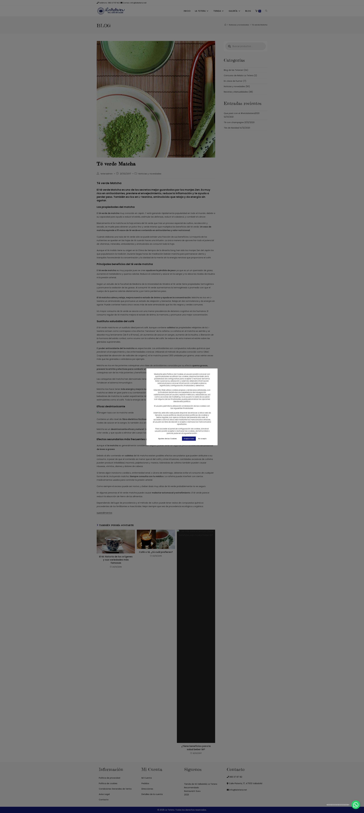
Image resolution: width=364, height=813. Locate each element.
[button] (355, 804)
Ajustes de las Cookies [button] (167, 438)
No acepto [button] (202, 438)
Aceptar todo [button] (189, 438)
